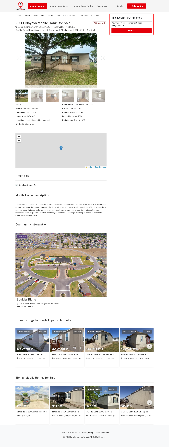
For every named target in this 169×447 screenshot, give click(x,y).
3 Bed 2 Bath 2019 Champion (100, 354)
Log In (120, 6)
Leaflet (89, 167)
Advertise (64, 433)
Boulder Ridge (26, 299)
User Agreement (102, 433)
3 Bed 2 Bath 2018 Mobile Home (32, 412)
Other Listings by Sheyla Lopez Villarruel (42, 320)
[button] (139, 6)
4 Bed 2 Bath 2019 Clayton (133, 354)
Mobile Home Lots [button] (59, 6)
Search (131, 30)
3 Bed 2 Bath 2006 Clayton (99, 412)
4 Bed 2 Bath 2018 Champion (65, 412)
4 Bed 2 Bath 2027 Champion (30, 354)
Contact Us (75, 433)
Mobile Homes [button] (37, 6)
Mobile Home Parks (83, 6)
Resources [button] (102, 6)
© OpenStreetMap (100, 167)
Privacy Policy (87, 433)
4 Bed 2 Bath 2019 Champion (65, 354)
